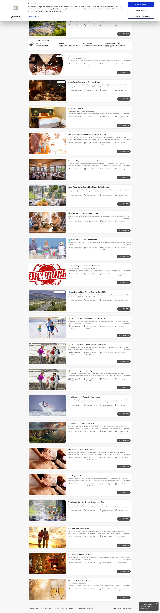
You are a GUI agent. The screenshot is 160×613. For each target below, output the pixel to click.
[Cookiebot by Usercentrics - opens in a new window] (16, 17)
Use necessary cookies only (141, 16)
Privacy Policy (47, 608)
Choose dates (124, 34)
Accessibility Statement (86, 608)
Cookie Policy (72, 608)
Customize (139, 10)
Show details (32, 16)
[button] (47, 25)
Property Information (34, 608)
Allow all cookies (141, 5)
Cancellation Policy (59, 608)
